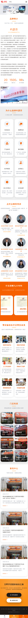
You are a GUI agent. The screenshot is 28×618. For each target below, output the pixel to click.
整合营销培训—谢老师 (7, 249)
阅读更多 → (5, 505)
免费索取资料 (14, 600)
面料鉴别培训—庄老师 (21, 271)
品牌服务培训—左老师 (7, 271)
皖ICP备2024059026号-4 (14, 612)
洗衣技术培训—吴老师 (7, 226)
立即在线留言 (14, 594)
